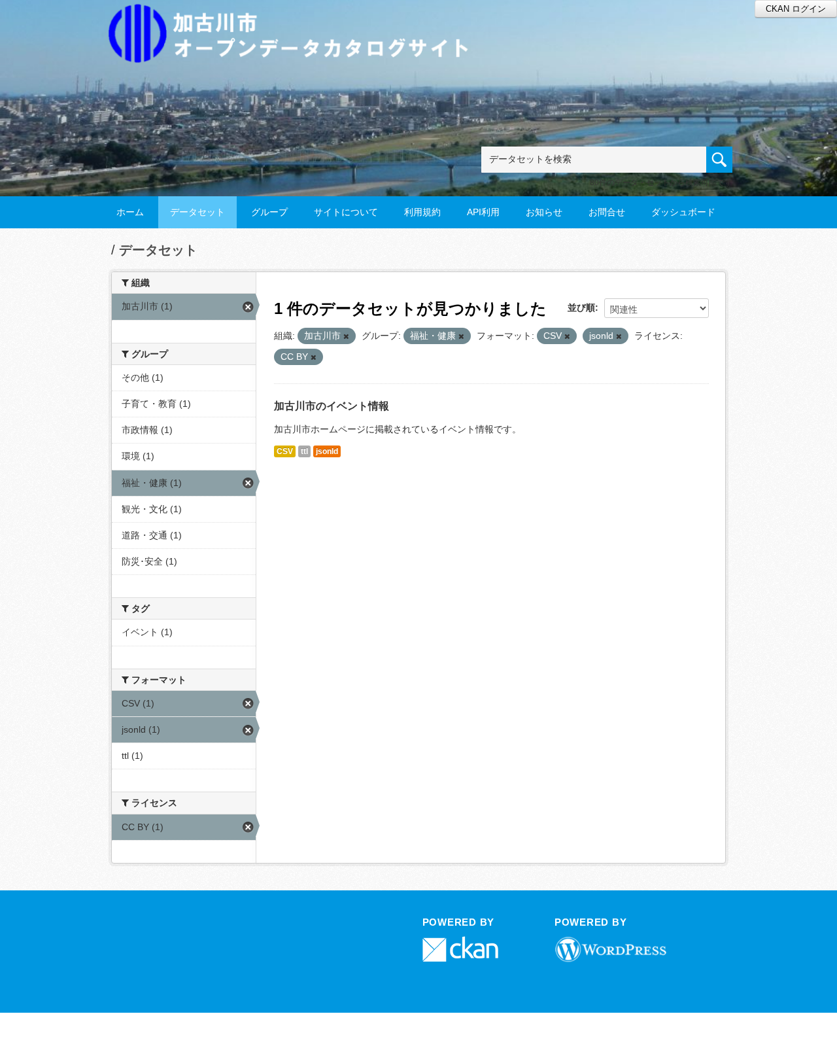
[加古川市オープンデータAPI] (296, 17)
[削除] (346, 336)
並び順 (581, 307)
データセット (197, 212)
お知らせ (544, 212)
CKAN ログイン (796, 9)
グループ (269, 212)
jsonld (327, 451)
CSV (285, 451)
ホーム (130, 212)
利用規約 (422, 212)
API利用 (483, 212)
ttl (304, 451)
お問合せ (607, 212)
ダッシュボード (683, 212)
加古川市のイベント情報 (331, 405)
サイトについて (346, 212)
